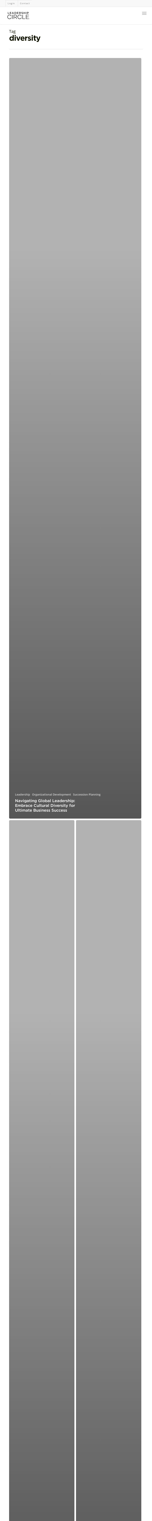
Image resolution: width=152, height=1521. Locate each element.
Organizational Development (51, 794)
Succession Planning (87, 794)
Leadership (22, 794)
